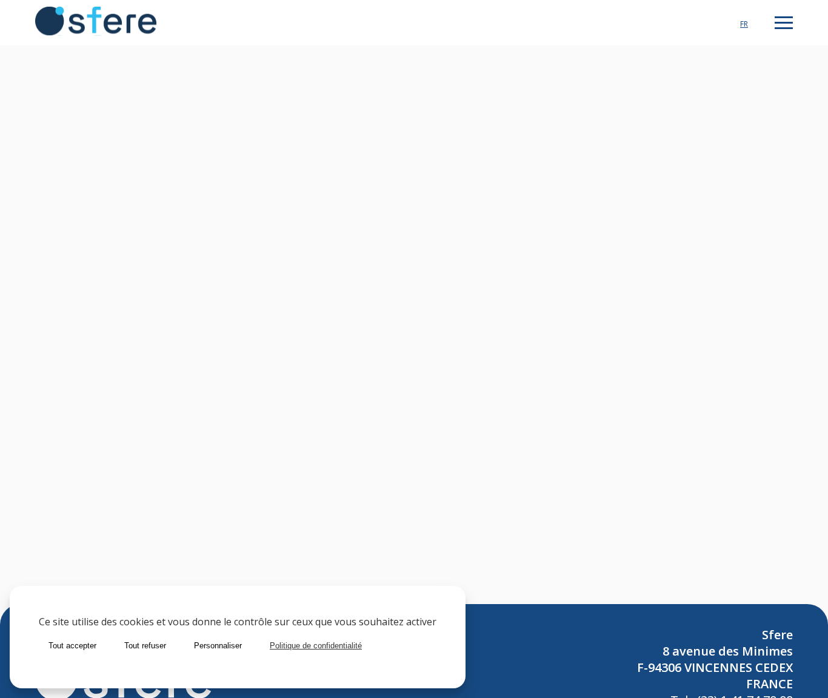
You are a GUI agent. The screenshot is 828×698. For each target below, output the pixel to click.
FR (744, 24)
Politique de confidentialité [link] (316, 645)
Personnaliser (218, 645)
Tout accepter (72, 645)
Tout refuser (145, 645)
